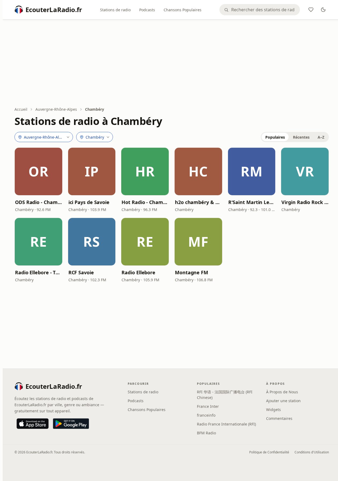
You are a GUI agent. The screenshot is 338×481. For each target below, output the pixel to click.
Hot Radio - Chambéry (145, 202)
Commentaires (279, 418)
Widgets (273, 409)
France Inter (208, 406)
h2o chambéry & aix (198, 202)
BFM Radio (206, 432)
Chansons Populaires (182, 9)
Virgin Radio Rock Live (304, 202)
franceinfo (206, 415)
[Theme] (323, 9)
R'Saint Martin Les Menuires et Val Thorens (251, 202)
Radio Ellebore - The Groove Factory (38, 272)
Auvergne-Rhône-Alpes (56, 109)
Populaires (275, 137)
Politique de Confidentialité (269, 452)
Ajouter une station (283, 400)
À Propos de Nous (282, 391)
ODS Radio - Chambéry (38, 202)
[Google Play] (71, 423)
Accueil (20, 109)
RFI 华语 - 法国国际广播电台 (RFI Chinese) (224, 394)
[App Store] (32, 423)
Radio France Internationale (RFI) (226, 424)
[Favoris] (311, 9)
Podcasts (147, 9)
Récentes (301, 137)
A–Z (321, 137)
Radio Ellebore (138, 272)
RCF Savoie (81, 272)
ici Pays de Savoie (88, 202)
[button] (38, 171)
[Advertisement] (171, 63)
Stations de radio (115, 9)
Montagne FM (191, 272)
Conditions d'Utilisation (312, 452)
